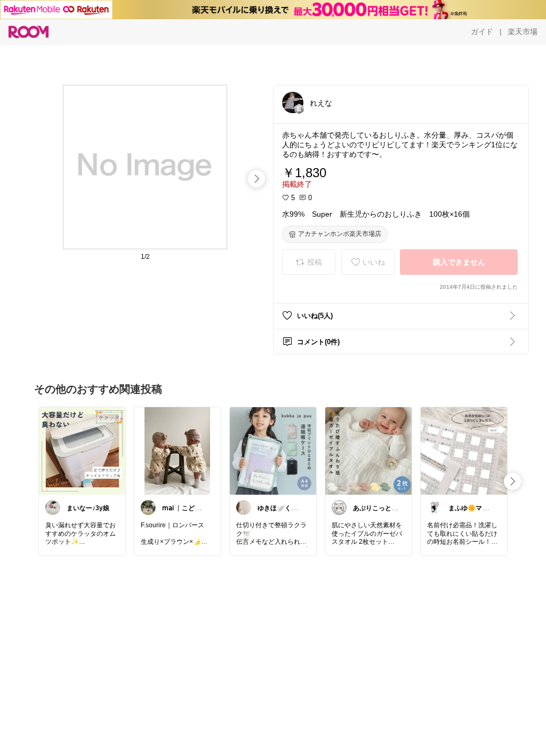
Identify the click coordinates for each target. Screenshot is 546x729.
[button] (292, 102)
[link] (82, 450)
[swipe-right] (256, 178)
